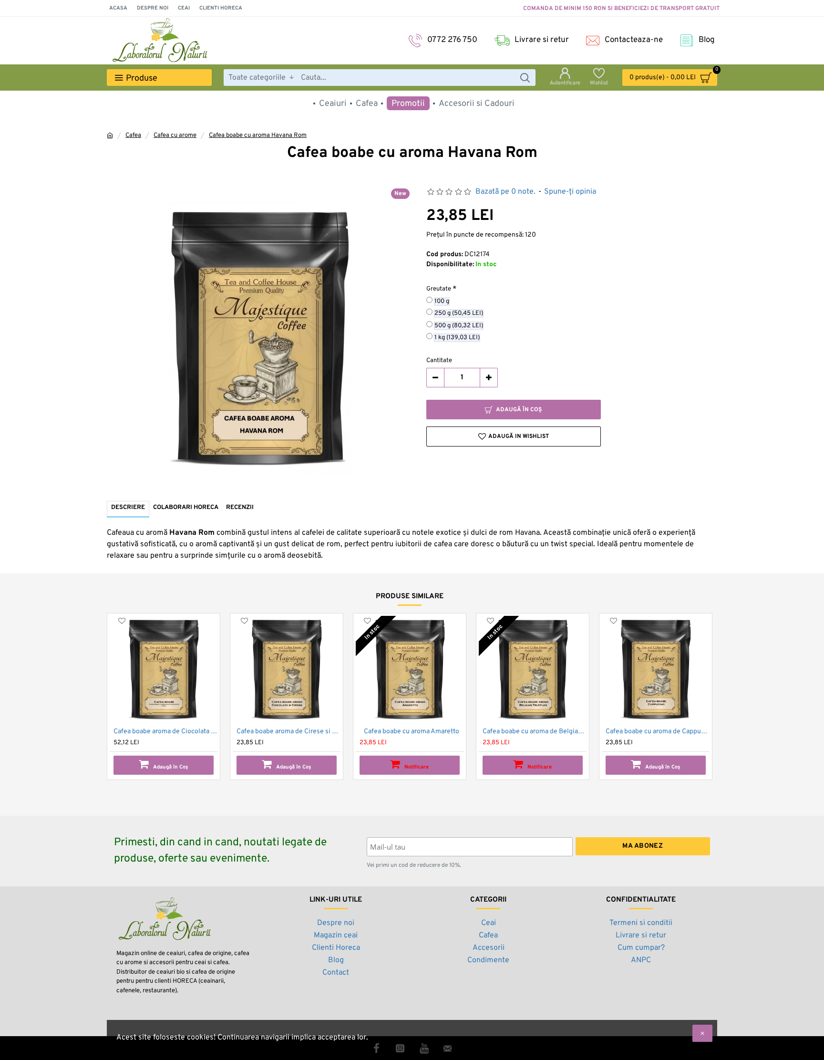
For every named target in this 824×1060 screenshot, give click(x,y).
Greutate (438, 289)
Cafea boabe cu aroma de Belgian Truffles (535, 731)
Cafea (133, 135)
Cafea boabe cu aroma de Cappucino (658, 731)
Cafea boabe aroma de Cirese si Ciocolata (288, 731)
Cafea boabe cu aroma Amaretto (411, 731)
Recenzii (240, 507)
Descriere (128, 507)
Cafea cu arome (175, 135)
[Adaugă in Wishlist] (121, 621)
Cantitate (439, 360)
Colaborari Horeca (185, 507)
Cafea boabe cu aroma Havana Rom (258, 135)
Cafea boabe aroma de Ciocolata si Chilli (165, 731)
